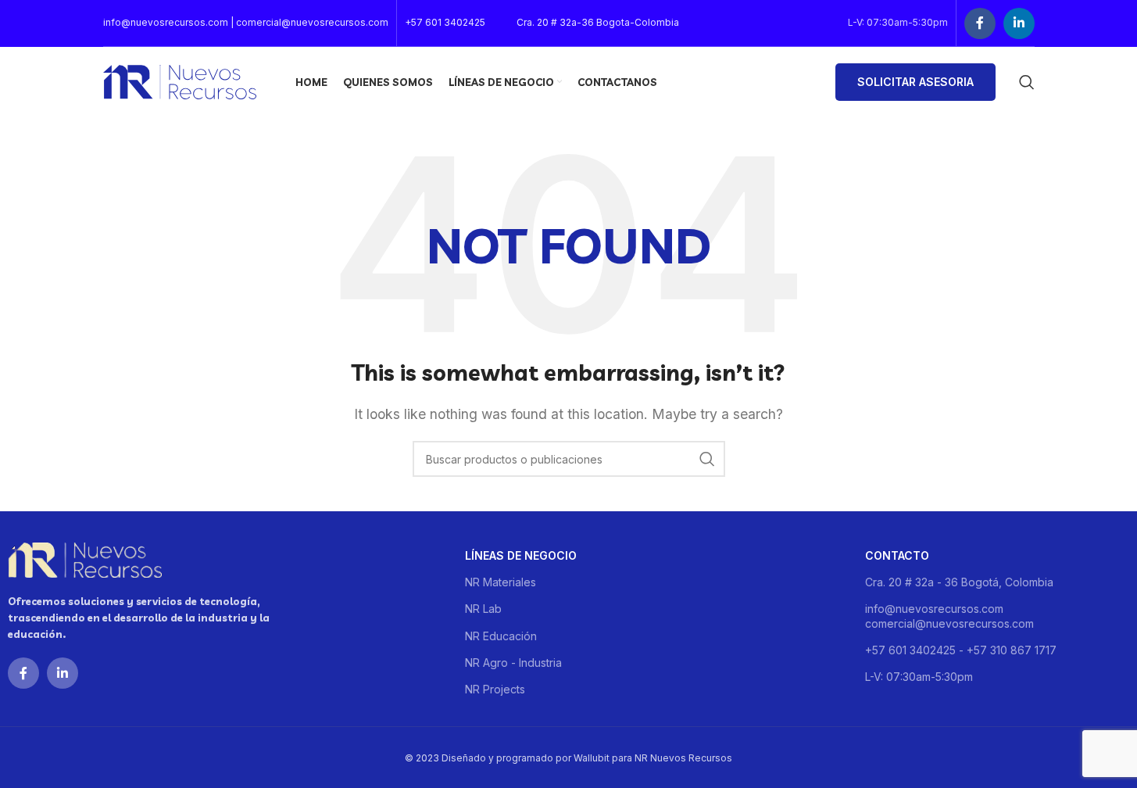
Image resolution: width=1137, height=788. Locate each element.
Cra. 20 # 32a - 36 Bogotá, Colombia (959, 582)
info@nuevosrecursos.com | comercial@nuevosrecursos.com (245, 22)
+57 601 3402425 (445, 22)
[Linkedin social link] (1019, 23)
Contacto (897, 555)
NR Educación (501, 636)
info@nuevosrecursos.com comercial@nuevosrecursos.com (949, 615)
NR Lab (483, 608)
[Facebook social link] (980, 23)
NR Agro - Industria (513, 662)
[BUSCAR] (707, 459)
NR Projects (495, 689)
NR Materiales (500, 582)
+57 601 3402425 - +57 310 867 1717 (961, 650)
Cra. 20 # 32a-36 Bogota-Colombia (598, 22)
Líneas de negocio (521, 555)
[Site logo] (179, 80)
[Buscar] (1026, 82)
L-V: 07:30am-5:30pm (919, 676)
